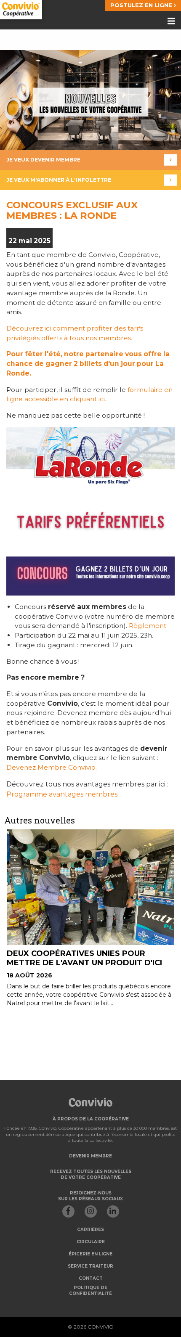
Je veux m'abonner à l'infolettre (58, 180)
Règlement (147, 626)
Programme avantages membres (61, 794)
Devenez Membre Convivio (51, 767)
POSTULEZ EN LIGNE (142, 5)
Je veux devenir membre (43, 159)
